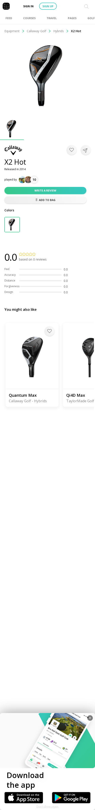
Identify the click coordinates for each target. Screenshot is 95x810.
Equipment (12, 31)
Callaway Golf (36, 31)
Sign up (47, 6)
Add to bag (47, 200)
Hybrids (58, 31)
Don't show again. (47, 806)
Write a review (45, 190)
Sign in (28, 6)
